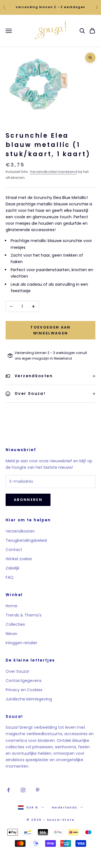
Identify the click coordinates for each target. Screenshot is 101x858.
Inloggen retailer (21, 643)
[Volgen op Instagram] (23, 790)
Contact (14, 549)
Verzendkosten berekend (53, 171)
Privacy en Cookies (24, 690)
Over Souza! (17, 671)
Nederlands (64, 807)
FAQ (9, 577)
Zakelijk (12, 568)
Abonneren (28, 499)
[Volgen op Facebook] (8, 790)
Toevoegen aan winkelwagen (50, 330)
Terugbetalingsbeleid (26, 540)
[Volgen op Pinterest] (37, 790)
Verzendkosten (20, 531)
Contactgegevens (24, 680)
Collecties (15, 624)
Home (11, 606)
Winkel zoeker (19, 559)
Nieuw (11, 633)
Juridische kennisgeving (29, 699)
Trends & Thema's (24, 615)
